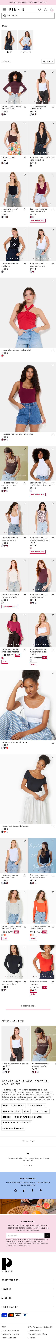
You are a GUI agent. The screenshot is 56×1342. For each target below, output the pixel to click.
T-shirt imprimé (37, 1106)
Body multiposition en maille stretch (16, 350)
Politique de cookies (10, 1334)
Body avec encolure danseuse (14, 742)
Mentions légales (8, 1338)
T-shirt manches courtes (29, 1117)
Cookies (31, 1338)
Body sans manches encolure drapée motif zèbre (39, 540)
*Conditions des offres (37, 1334)
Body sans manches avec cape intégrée (10, 650)
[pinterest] (40, 1191)
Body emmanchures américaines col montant (40, 484)
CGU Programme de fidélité (40, 1327)
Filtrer (46, 61)
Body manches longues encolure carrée (11, 927)
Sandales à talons (13, 1128)
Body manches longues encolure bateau (11, 107)
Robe (26, 1111)
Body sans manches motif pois (10, 264)
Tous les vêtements (13, 1106)
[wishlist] (39, 9)
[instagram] (15, 1191)
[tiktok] (24, 1191)
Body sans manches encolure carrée (17, 434)
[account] (45, 9)
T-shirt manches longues (17, 1123)
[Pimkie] (16, 9)
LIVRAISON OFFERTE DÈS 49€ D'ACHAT (28, 2)
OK (47, 1235)
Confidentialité (34, 1331)
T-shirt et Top (40, 1111)
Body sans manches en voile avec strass (40, 158)
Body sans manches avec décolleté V (38, 210)
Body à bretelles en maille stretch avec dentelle (38, 651)
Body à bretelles (8, 157)
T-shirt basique (11, 1111)
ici (28, 1245)
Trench (7, 1117)
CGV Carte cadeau (10, 1331)
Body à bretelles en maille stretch (38, 107)
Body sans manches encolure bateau (38, 596)
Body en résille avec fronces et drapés (10, 596)
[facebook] (32, 1191)
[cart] (24, 107)
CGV (3, 1327)
